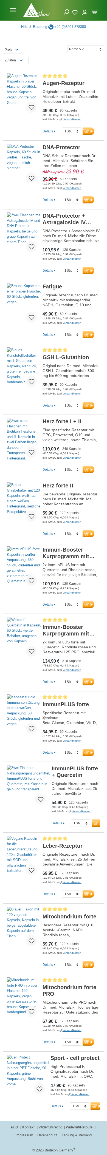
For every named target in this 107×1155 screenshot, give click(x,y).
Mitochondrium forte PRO (69, 990)
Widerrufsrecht (51, 1127)
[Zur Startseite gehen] (36, 10)
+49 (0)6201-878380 (70, 27)
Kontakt (29, 1127)
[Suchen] (66, 12)
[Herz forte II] (24, 504)
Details (48, 131)
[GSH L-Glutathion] (24, 369)
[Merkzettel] (75, 11)
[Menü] (13, 10)
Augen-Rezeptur (64, 83)
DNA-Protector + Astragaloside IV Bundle (64, 219)
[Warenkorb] (94, 11)
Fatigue (52, 286)
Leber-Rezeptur (63, 846)
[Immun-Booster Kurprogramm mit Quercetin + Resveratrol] (24, 639)
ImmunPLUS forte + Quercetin (75, 771)
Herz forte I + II (62, 421)
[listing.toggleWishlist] (31, 107)
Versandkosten (72, 119)
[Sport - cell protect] (28, 1077)
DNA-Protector (61, 147)
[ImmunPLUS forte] (24, 716)
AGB (14, 1127)
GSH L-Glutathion (66, 357)
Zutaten (10, 60)
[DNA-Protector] (24, 166)
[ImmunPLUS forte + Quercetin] (28, 787)
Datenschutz (47, 1135)
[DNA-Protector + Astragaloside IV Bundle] (24, 234)
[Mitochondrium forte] (24, 928)
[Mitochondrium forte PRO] (24, 999)
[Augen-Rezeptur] (24, 95)
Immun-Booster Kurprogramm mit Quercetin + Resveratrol (66, 630)
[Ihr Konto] (85, 10)
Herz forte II (58, 486)
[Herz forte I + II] (24, 440)
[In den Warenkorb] (88, 131)
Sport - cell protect (75, 1058)
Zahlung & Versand (76, 1135)
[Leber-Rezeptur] (24, 858)
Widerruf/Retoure (80, 1127)
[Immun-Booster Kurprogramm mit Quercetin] (24, 568)
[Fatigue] (24, 305)
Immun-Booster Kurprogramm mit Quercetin (66, 553)
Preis (8, 50)
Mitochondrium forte (69, 916)
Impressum (24, 1135)
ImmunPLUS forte (66, 704)
